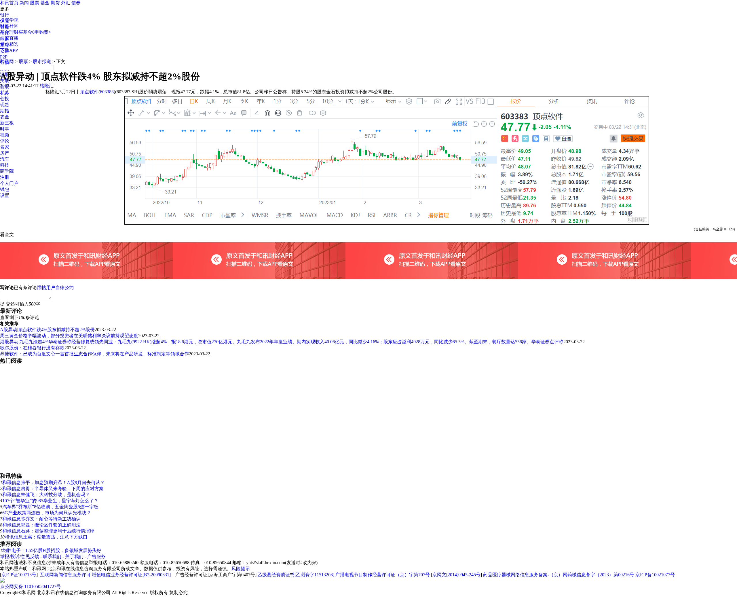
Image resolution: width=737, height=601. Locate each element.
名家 (4, 147)
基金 (45, 2)
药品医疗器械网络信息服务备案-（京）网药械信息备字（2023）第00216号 (558, 574)
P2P (3, 56)
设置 (4, 195)
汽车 (4, 159)
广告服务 (96, 556)
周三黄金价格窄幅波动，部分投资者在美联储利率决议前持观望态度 (69, 335)
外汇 (65, 2)
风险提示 (240, 568)
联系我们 (52, 556)
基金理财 (9, 32)
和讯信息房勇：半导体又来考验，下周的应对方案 (53, 488)
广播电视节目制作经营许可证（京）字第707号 (382, 574)
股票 (34, 2)
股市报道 (42, 61)
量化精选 (9, 44)
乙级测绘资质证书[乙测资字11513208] (296, 574)
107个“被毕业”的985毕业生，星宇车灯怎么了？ (50, 500)
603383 (107, 91)
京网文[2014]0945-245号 (456, 574)
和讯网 (7, 61)
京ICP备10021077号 (655, 574)
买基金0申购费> (34, 32)
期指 (4, 110)
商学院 (7, 171)
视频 (4, 134)
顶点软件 (89, 91)
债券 (76, 2)
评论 (4, 141)
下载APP (9, 50)
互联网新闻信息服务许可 (65, 574)
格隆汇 (47, 85)
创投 (4, 98)
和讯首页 (9, 2)
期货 (55, 2)
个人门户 (9, 183)
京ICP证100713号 (18, 574)
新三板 (7, 122)
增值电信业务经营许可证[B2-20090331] (131, 574)
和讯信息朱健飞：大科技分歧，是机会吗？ (46, 494)
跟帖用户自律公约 (55, 287)
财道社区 (9, 26)
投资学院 (9, 20)
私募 (4, 92)
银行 (4, 14)
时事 (4, 128)
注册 (4, 177)
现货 (4, 104)
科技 (4, 165)
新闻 (24, 2)
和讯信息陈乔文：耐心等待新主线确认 (41, 518)
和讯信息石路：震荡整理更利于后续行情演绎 (48, 530)
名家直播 (9, 38)
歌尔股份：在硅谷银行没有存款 (32, 347)
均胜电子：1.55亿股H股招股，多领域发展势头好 (51, 550)
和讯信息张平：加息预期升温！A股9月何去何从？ (53, 482)
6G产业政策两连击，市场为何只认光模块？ (46, 512)
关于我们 (74, 556)
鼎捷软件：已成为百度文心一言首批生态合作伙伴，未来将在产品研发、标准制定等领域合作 (94, 353)
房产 (4, 153)
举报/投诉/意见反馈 (19, 556)
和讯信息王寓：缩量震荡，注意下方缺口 (46, 536)
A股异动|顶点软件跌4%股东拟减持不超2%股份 (47, 329)
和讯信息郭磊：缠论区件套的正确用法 (41, 524)
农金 (4, 116)
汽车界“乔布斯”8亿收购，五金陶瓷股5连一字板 (50, 506)
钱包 (4, 189)
